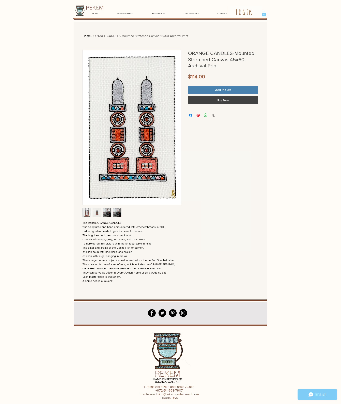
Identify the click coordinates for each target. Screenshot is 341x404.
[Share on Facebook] (190, 115)
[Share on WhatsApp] (205, 115)
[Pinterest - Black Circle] (173, 313)
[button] (264, 13)
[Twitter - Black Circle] (162, 313)
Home (86, 36)
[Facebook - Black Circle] (152, 313)
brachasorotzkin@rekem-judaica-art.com (169, 394)
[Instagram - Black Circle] (183, 313)
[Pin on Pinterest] (198, 115)
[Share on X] (213, 115)
